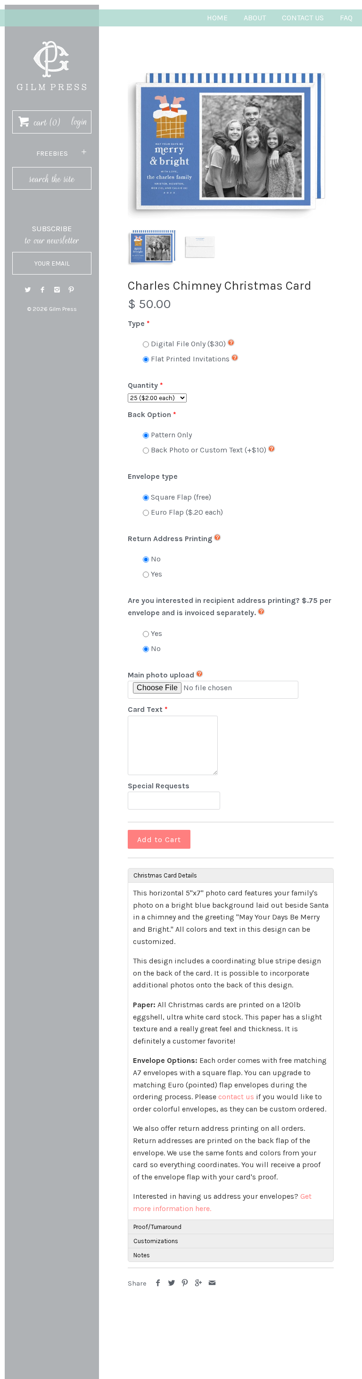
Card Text (145, 709)
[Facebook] (42, 290)
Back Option (149, 414)
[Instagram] (57, 290)
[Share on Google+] (199, 1283)
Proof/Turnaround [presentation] (157, 1226)
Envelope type (153, 476)
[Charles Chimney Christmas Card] (231, 141)
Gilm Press (63, 309)
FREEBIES (52, 153)
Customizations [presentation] (155, 1241)
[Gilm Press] (51, 36)
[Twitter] (28, 290)
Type (136, 323)
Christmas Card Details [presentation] (165, 875)
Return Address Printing (170, 538)
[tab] (231, 875)
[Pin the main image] (185, 1283)
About (255, 17)
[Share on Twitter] (172, 1283)
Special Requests (158, 785)
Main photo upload (161, 674)
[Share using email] (212, 1283)
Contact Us (303, 17)
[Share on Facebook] (158, 1283)
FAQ (346, 17)
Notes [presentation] (141, 1255)
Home (217, 17)
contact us (236, 1096)
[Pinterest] (71, 290)
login (79, 121)
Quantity (143, 385)
